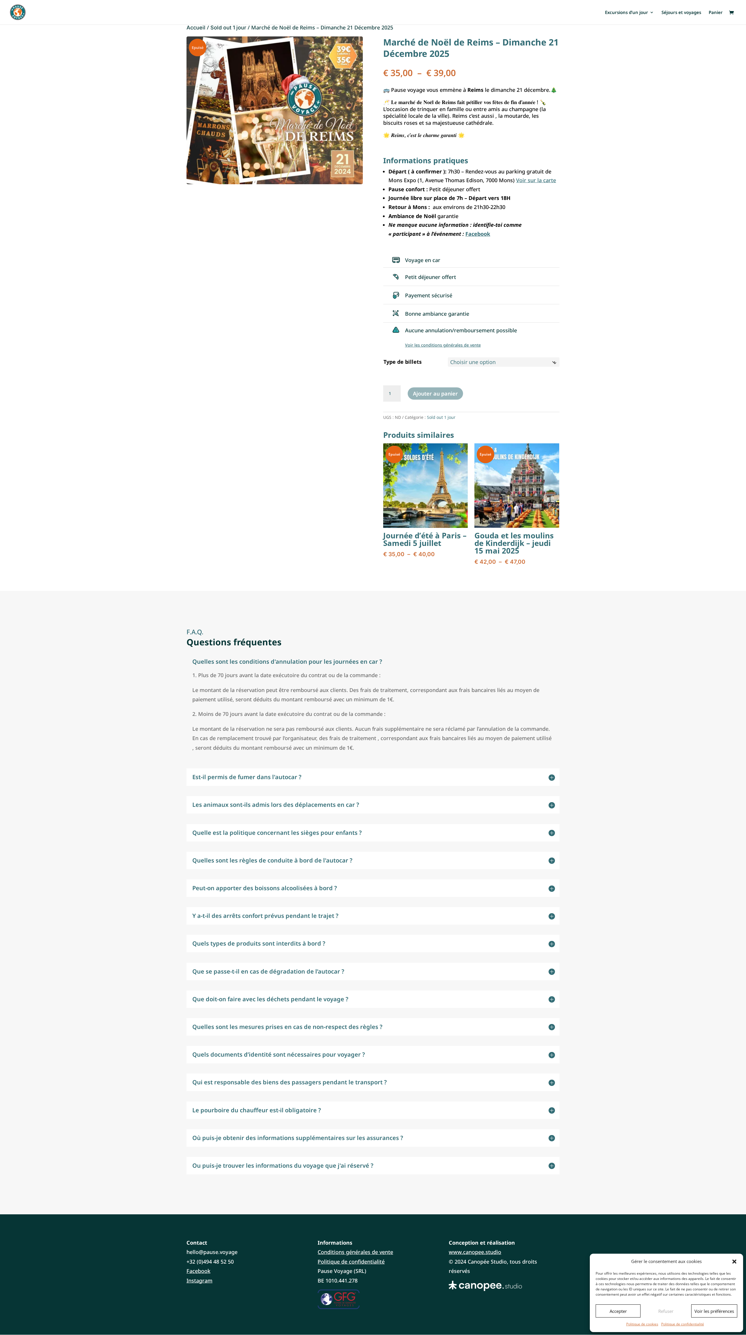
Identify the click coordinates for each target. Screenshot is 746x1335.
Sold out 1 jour (228, 27)
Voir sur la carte (536, 180)
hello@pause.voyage (211, 1251)
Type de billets (402, 361)
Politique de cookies (642, 1324)
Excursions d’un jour (626, 12)
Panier (716, 12)
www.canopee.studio (475, 1251)
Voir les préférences (714, 1311)
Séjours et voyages (681, 12)
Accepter (618, 1311)
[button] (734, 1261)
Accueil (195, 27)
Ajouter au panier (435, 393)
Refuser (665, 1311)
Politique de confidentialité (682, 1324)
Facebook (198, 1270)
